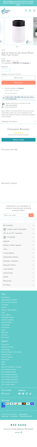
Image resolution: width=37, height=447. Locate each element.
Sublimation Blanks (8, 317)
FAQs (3, 362)
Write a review (18, 140)
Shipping (4, 74)
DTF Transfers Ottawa (9, 372)
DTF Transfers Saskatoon (10, 379)
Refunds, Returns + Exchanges (11, 352)
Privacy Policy (6, 354)
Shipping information (9, 121)
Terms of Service (7, 357)
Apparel (4, 307)
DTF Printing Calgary (8, 384)
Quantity (5, 67)
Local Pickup (6, 349)
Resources (5, 332)
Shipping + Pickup (7, 347)
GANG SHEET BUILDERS (9, 300)
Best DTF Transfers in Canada (11, 367)
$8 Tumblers (6, 297)
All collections (23, 414)
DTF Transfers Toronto (9, 369)
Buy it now (18, 83)
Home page (5, 416)
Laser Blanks (6, 325)
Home (3, 50)
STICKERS (5, 305)
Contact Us (5, 344)
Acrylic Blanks (6, 315)
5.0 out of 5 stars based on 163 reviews (18, 429)
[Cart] (30, 10)
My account (5, 337)
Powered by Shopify (26, 416)
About (3, 364)
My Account (5, 359)
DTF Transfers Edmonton (10, 382)
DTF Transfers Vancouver (10, 377)
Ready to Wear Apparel (9, 310)
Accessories (5, 327)
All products (14, 416)
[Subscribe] (31, 215)
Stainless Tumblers (8, 320)
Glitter (3, 330)
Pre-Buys (4, 335)
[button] (18, 63)
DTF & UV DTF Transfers (9, 302)
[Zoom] (29, 42)
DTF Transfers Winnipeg (9, 374)
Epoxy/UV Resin (7, 322)
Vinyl (3, 312)
